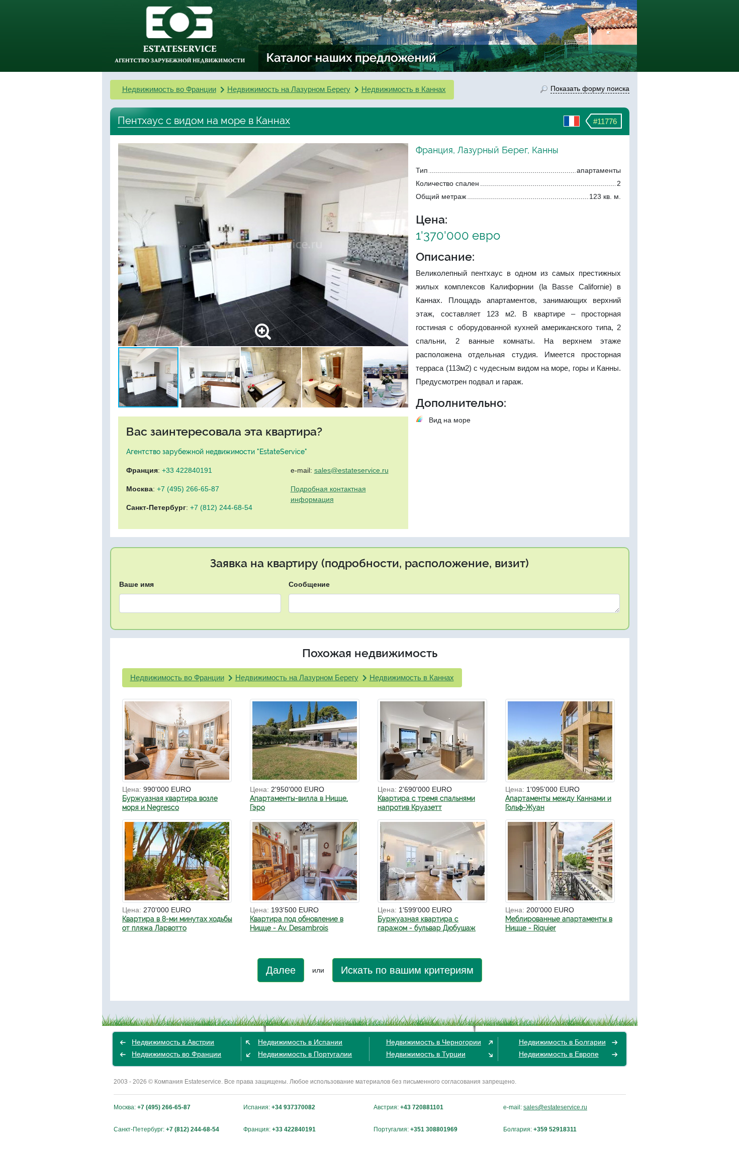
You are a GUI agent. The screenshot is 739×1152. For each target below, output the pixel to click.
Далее (281, 970)
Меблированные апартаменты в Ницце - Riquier (558, 923)
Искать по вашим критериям (407, 970)
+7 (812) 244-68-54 (221, 507)
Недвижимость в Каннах (403, 89)
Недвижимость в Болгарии (562, 1042)
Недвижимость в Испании (300, 1042)
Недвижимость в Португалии (305, 1054)
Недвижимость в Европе (559, 1054)
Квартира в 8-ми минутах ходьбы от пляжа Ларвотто (177, 923)
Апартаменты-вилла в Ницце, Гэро (299, 802)
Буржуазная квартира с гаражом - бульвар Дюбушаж (427, 923)
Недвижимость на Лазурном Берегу (288, 89)
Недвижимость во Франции (169, 89)
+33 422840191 (187, 470)
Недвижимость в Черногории (433, 1042)
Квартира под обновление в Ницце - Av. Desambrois (296, 923)
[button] (399, 245)
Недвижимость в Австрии (173, 1042)
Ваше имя (136, 584)
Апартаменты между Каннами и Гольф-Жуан (558, 802)
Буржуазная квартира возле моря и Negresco (170, 802)
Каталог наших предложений (351, 57)
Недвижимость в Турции (426, 1054)
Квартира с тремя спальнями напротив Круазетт (426, 802)
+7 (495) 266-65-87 (188, 489)
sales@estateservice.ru (351, 470)
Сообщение (309, 584)
